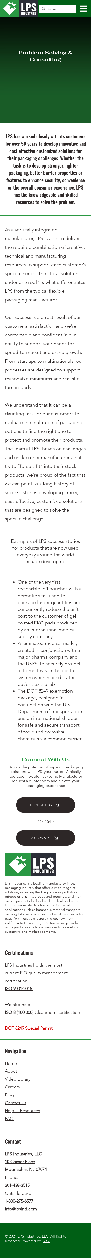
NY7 (46, 1241)
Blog (9, 1095)
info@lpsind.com (21, 1209)
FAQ (9, 1118)
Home (11, 1063)
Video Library (17, 1079)
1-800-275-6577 (19, 1201)
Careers (12, 1087)
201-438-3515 (17, 1185)
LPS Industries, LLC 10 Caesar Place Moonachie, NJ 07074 (26, 1161)
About (11, 1071)
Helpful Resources (22, 1110)
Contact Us (15, 1102)
